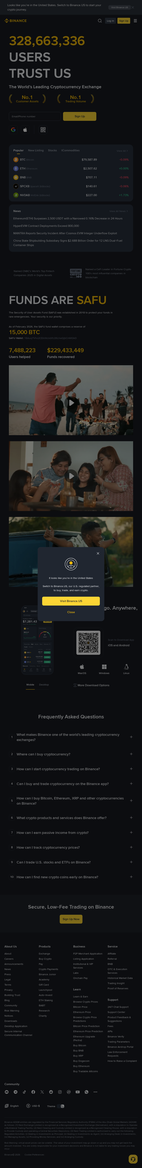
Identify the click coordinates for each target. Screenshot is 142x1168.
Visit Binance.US (71, 601)
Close (71, 612)
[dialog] (71, 584)
